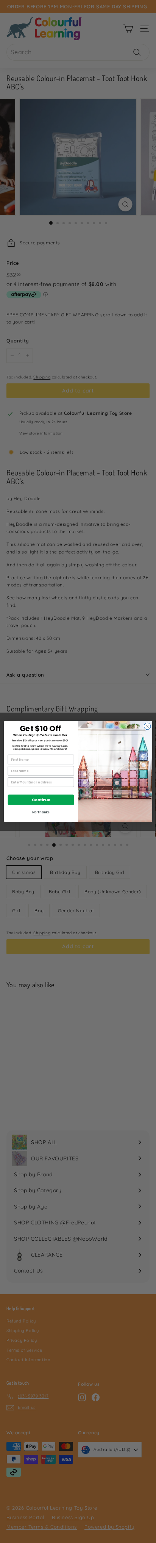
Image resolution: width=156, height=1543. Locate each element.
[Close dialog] (147, 726)
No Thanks (40, 812)
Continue (41, 799)
